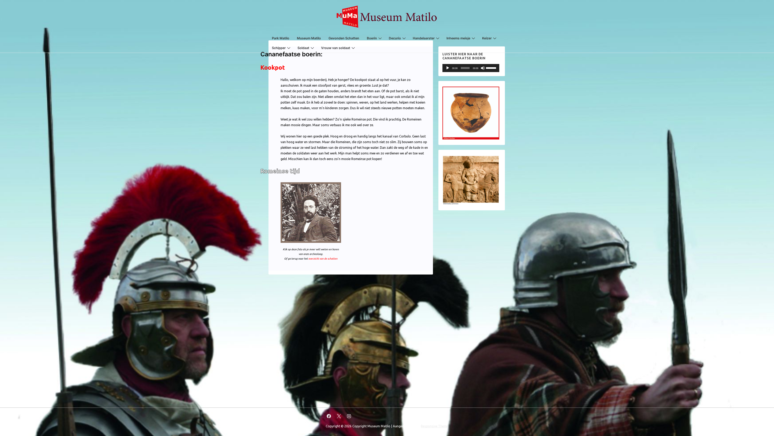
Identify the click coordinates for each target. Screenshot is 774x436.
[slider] (491, 67)
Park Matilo (280, 38)
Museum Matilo (309, 38)
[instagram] (349, 416)
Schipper (279, 48)
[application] (470, 68)
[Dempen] (483, 68)
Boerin (372, 38)
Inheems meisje (458, 38)
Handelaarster (424, 38)
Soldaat (303, 48)
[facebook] (329, 416)
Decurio (395, 38)
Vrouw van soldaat (335, 48)
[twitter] (339, 416)
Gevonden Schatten (344, 38)
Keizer (487, 38)
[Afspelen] (448, 68)
